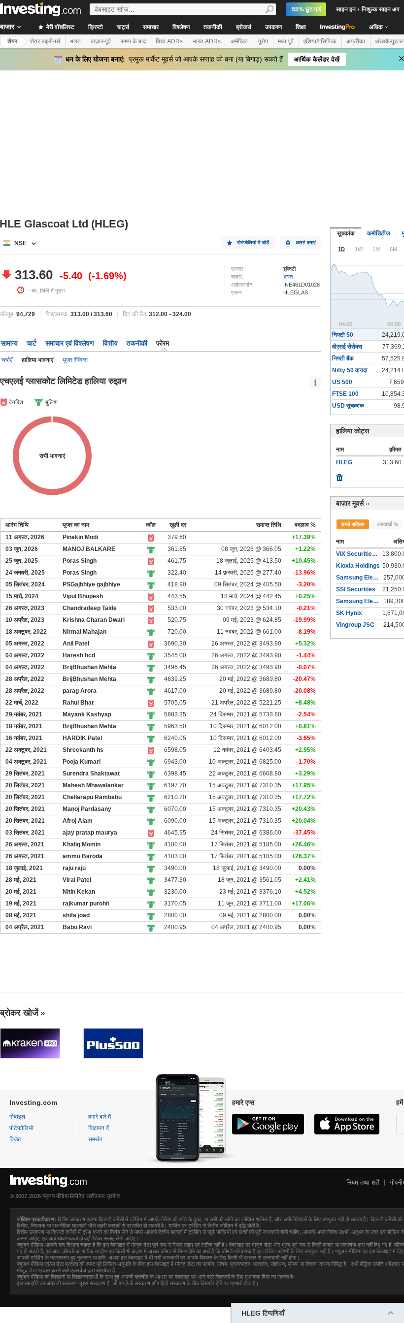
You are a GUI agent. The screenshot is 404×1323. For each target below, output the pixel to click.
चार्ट (31, 343)
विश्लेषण (181, 27)
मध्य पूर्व (286, 41)
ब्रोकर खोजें (19, 1013)
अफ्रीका (355, 41)
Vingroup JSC (355, 624)
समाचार (151, 27)
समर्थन (95, 1139)
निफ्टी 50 (342, 334)
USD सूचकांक (348, 405)
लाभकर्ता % (387, 524)
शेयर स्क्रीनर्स (45, 41)
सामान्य (9, 343)
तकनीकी (212, 27)
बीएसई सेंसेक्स (347, 346)
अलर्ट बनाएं (305, 242)
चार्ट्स (123, 27)
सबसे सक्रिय (353, 524)
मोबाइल (17, 1116)
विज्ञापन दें (98, 1128)
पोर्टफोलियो (21, 1128)
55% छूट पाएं (306, 9)
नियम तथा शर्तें (362, 1182)
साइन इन (346, 9)
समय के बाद (133, 41)
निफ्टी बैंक (343, 358)
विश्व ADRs (169, 41)
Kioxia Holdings (358, 565)
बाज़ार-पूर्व (101, 41)
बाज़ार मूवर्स (350, 503)
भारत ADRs (207, 41)
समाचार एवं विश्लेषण (69, 343)
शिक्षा (301, 27)
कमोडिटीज (378, 233)
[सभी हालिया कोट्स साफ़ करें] (339, 475)
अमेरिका (239, 41)
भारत (75, 41)
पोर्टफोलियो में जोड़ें (253, 242)
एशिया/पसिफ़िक (320, 41)
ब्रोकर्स (243, 27)
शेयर (12, 41)
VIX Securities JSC (362, 553)
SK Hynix (349, 613)
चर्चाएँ (6, 359)
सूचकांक (346, 233)
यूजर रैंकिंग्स (75, 359)
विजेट (15, 1139)
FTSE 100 (345, 393)
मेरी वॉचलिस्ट (59, 27)
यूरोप (263, 41)
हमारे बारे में (99, 1116)
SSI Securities (355, 589)
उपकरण (273, 27)
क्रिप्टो (95, 27)
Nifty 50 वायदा (350, 370)
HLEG (344, 462)
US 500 (342, 382)
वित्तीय (110, 343)
